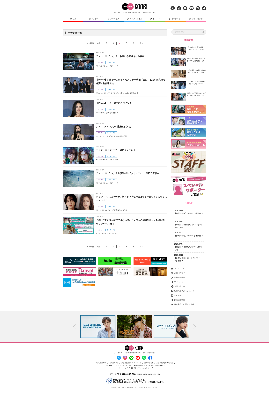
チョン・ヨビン (109, 66)
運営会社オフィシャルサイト (141, 368)
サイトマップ (123, 368)
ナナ (116, 66)
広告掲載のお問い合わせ (184, 291)
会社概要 (177, 295)
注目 (74, 19)
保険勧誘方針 (179, 300)
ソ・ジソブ (111, 93)
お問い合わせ (179, 286)
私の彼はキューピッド (120, 210)
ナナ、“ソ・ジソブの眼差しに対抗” (114, 126)
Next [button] (194, 327)
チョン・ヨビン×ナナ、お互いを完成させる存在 (120, 56)
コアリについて (180, 268)
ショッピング (197, 19)
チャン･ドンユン (102, 210)
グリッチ (100, 66)
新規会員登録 (179, 277)
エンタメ (95, 19)
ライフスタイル (135, 19)
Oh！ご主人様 (101, 233)
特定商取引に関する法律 (184, 304)
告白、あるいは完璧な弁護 (129, 93)
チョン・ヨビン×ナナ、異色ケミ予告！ (115, 150)
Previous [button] (74, 327)
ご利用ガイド (179, 273)
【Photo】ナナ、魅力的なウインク (114, 103)
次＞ (141, 43)
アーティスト (115, 19)
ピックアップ (176, 19)
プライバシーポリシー (123, 365)
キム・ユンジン (102, 93)
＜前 (98, 43)
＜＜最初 (90, 43)
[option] (98, 326)
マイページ (178, 282)
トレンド (156, 19)
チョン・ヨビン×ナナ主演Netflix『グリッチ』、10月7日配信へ (127, 173)
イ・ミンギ (110, 233)
